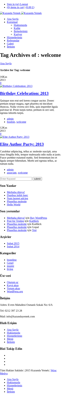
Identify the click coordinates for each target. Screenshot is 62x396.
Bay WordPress (38, 217)
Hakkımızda (20, 25)
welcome (21, 121)
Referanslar (13, 40)
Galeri (10, 43)
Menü (10, 338)
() (30, 7)
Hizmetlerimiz (14, 37)
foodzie (11, 121)
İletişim (11, 46)
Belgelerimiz (21, 31)
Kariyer (18, 34)
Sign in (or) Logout (17, 4)
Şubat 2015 (13, 243)
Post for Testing (15, 220)
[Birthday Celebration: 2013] (16, 86)
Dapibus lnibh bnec (17, 195)
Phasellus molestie (17, 201)
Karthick (34, 220)
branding (12, 259)
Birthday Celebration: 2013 (24, 93)
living (10, 269)
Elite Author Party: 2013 (22, 144)
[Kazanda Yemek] (21, 13)
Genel (10, 262)
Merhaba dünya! (16, 192)
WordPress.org (15, 291)
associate (12, 172)
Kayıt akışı (13, 285)
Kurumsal (12, 22)
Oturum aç (12, 282)
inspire (10, 266)
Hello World (13, 204)
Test (34, 230)
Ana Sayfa (12, 18)
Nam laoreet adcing (17, 198)
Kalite (17, 28)
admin (10, 118)
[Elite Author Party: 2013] (14, 136)
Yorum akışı (13, 288)
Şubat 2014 (13, 246)
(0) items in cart (15, 7)
